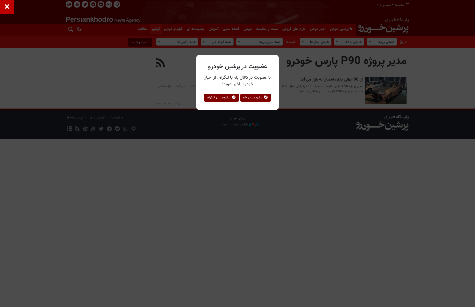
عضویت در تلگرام (219, 97)
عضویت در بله (253, 97)
